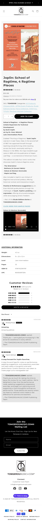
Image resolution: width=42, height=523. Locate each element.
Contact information (28, 519)
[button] (4, 11)
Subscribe (21, 451)
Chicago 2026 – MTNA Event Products (18, 106)
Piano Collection (22, 109)
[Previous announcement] (3, 3)
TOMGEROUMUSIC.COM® (20, 499)
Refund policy (34, 516)
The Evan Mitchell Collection (21, 111)
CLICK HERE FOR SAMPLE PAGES (16, 206)
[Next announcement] (38, 3)
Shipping (6, 96)
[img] (6, 320)
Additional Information (12, 247)
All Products (30, 103)
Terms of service (22, 516)
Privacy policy (9, 516)
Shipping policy (13, 519)
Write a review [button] (21, 307)
